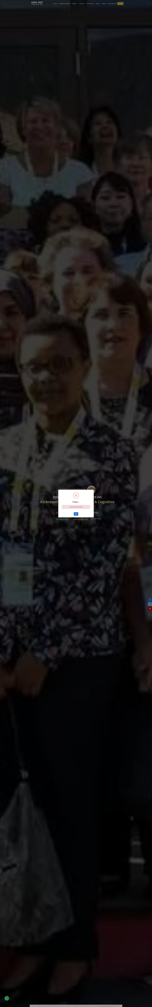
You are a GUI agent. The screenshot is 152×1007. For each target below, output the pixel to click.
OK (76, 514)
